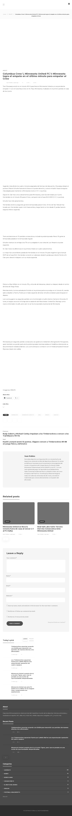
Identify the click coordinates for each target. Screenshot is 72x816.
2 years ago (15, 82)
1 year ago (46, 534)
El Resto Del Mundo (36, 784)
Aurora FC (36, 770)
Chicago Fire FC (36, 781)
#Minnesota (14, 415)
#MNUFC (47, 415)
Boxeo (36, 773)
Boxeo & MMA (36, 777)
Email (8, 585)
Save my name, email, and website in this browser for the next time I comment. (33, 605)
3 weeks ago (14, 695)
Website (9, 595)
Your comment (12, 558)
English (36, 788)
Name (8, 576)
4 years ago (12, 534)
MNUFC (11, 14)
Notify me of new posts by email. (18, 617)
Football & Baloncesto (36, 792)
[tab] (25, 639)
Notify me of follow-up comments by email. (21, 611)
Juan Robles (9, 82)
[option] (18, 519)
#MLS (39, 415)
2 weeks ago (14, 654)
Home (4, 14)
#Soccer (56, 415)
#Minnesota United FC (28, 415)
